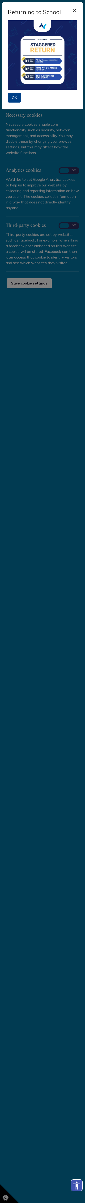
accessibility (76, 1185)
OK (14, 97)
